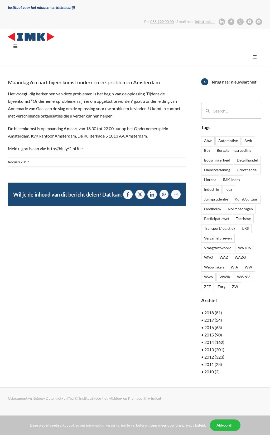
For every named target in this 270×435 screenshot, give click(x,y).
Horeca (210, 179)
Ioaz (228, 189)
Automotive (228, 140)
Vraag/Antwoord (218, 248)
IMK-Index (231, 179)
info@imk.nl (205, 21)
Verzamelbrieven (218, 238)
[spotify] (258, 21)
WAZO (240, 257)
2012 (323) (214, 356)
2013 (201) (214, 349)
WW (248, 267)
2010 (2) (212, 371)
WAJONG (246, 248)
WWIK (224, 277)
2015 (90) (213, 334)
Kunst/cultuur (246, 199)
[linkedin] (222, 21)
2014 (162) (214, 342)
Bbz (207, 150)
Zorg (221, 286)
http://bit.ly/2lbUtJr (65, 148)
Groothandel (247, 170)
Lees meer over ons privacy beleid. (178, 425)
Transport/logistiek (219, 228)
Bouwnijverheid (217, 160)
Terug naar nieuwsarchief (233, 81)
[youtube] (249, 21)
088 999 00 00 (162, 21)
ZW (235, 286)
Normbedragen (240, 209)
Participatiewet (216, 218)
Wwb (208, 277)
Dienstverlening (217, 170)
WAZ (224, 257)
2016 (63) (213, 327)
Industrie (211, 189)
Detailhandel (247, 160)
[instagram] (240, 21)
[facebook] (231, 21)
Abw (208, 140)
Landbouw (212, 209)
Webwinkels (214, 267)
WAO (208, 257)
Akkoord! (224, 425)
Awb (248, 140)
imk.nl (156, 398)
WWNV (243, 277)
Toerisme (243, 218)
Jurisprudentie (216, 199)
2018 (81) (213, 312)
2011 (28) (213, 364)
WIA (234, 267)
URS (245, 228)
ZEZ (207, 286)
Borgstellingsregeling (234, 150)
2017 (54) (213, 319)
